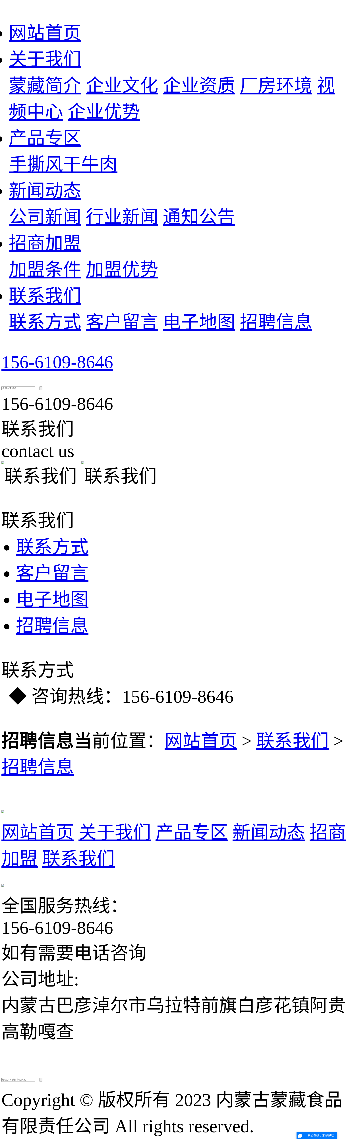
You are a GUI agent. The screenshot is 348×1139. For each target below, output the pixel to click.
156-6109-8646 (57, 362)
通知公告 (199, 217)
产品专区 (45, 138)
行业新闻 (122, 217)
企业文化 (122, 86)
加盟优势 (122, 270)
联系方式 (45, 322)
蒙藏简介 (45, 86)
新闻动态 (45, 191)
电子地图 (199, 322)
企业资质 (199, 86)
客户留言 (122, 322)
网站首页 (45, 33)
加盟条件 (45, 270)
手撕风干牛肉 (63, 164)
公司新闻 (45, 217)
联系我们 (45, 296)
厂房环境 (276, 86)
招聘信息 (276, 322)
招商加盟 (45, 243)
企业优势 (104, 112)
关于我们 (45, 59)
